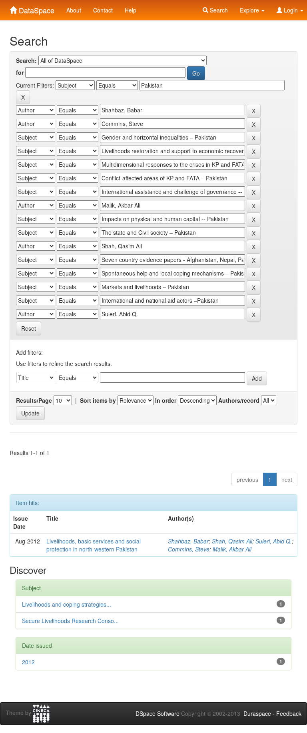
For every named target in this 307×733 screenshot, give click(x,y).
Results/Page (34, 400)
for (20, 72)
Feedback (288, 713)
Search (218, 10)
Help (130, 10)
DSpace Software (157, 713)
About (73, 10)
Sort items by (98, 400)
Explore (250, 10)
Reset (28, 328)
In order (165, 400)
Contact (103, 10)
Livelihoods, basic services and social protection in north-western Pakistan (93, 545)
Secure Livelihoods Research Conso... (70, 621)
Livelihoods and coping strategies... (66, 604)
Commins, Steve (188, 549)
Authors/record (238, 400)
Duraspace (257, 713)
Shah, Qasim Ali (232, 541)
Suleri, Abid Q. (273, 541)
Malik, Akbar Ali (232, 549)
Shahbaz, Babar (188, 541)
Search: (26, 60)
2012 (28, 662)
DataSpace (35, 8)
